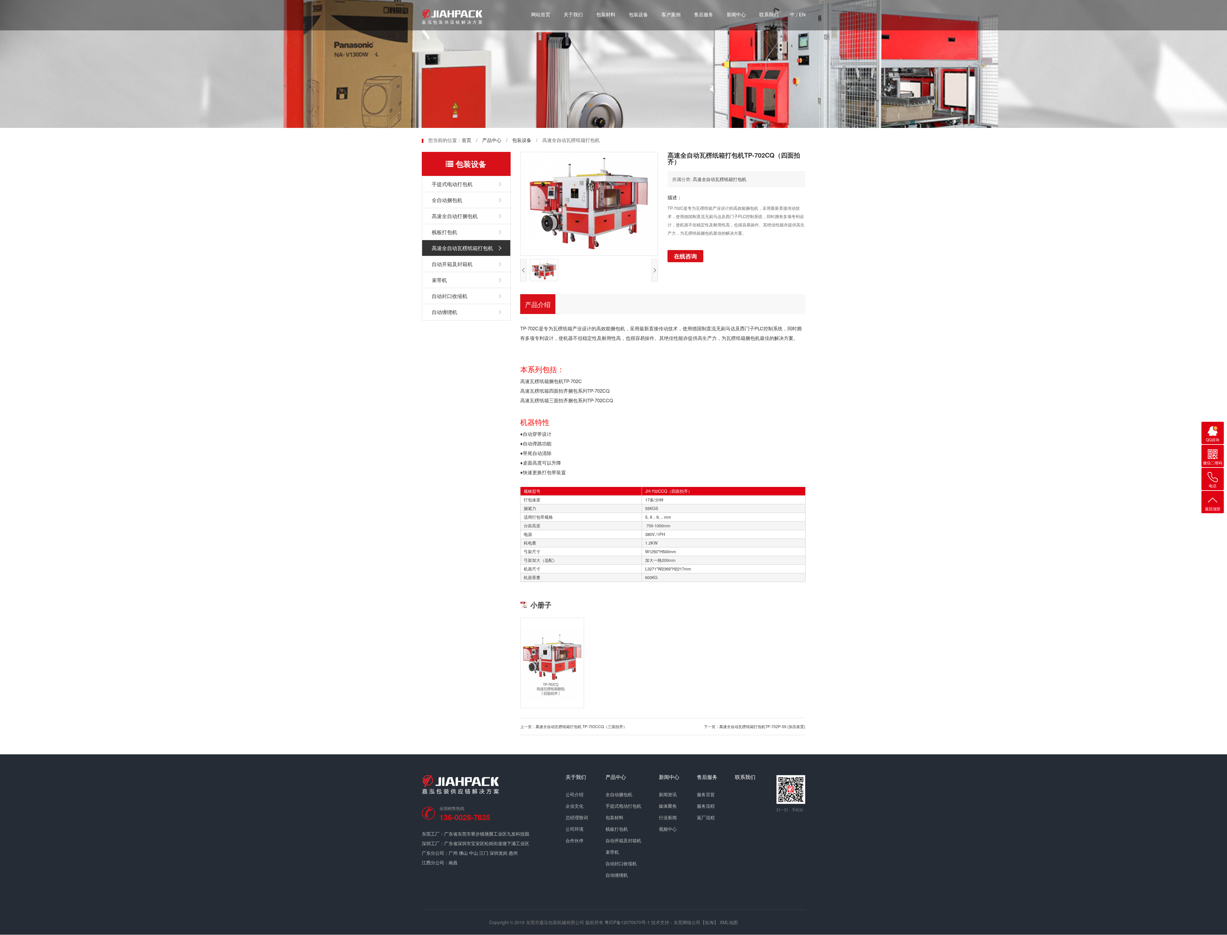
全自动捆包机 (447, 200)
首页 (466, 140)
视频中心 (668, 829)
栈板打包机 (444, 232)
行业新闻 (668, 817)
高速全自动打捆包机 (455, 216)
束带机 (439, 280)
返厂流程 (706, 817)
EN (802, 14)
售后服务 (703, 14)
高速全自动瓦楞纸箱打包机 (462, 248)
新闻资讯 (668, 794)
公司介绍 (574, 794)
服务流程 (706, 806)
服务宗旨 (706, 794)
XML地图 (729, 922)
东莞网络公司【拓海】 (696, 922)
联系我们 (768, 14)
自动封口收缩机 (449, 296)
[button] (523, 270)
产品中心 (491, 140)
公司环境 (574, 829)
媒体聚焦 (668, 806)
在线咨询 (685, 256)
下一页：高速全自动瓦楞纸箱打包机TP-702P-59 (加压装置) (754, 726)
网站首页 (540, 14)
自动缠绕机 (444, 312)
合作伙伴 (574, 840)
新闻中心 (736, 14)
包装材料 (605, 14)
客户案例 (671, 14)
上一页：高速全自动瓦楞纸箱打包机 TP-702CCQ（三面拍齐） (573, 726)
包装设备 (638, 14)
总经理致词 (577, 817)
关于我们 (573, 14)
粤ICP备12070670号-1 (627, 922)
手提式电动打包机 (452, 184)
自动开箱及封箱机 (452, 264)
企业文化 (574, 806)
